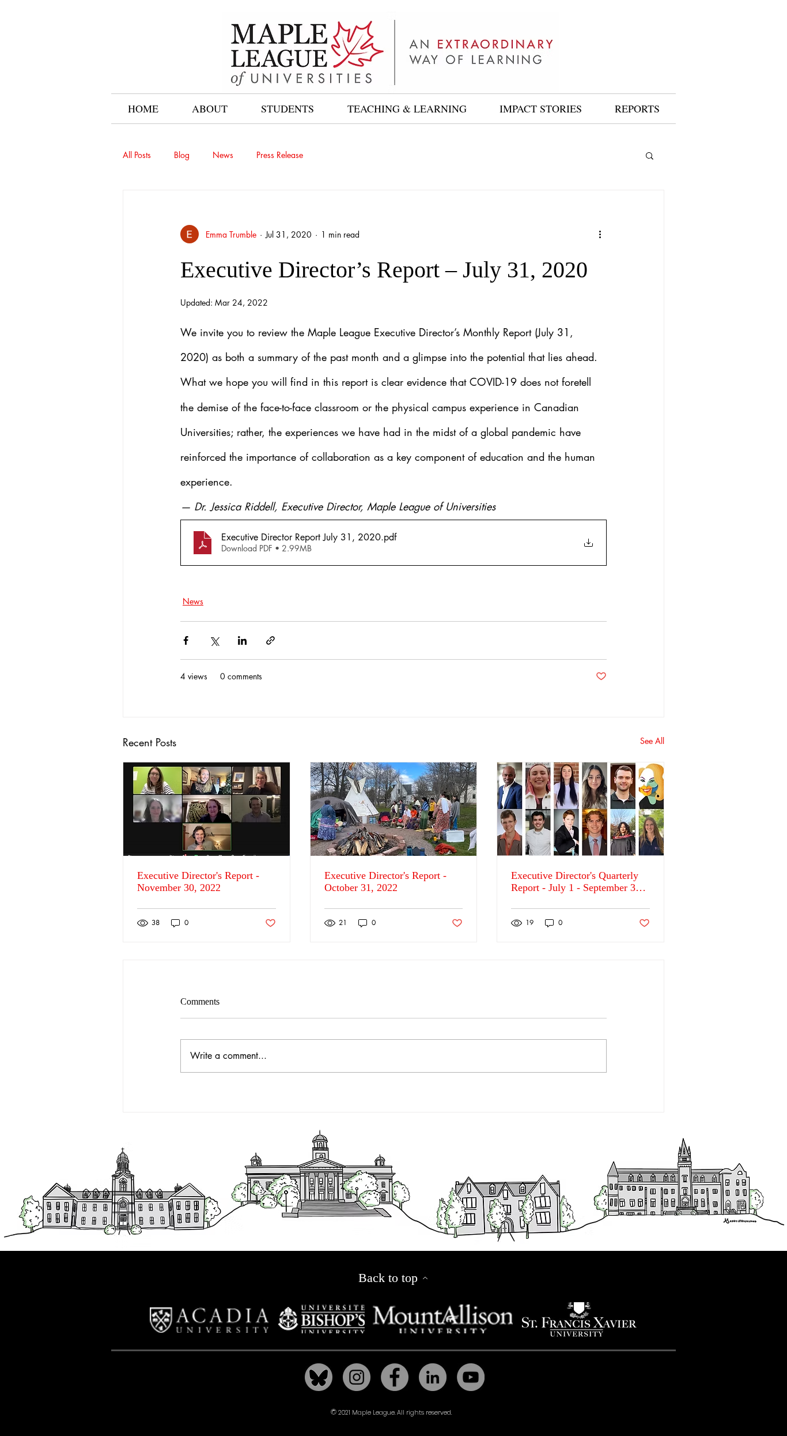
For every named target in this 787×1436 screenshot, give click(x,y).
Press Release (279, 154)
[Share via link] (270, 640)
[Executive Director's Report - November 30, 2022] (206, 809)
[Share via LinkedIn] (242, 640)
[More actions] (600, 234)
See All (652, 740)
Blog (182, 154)
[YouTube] (471, 1377)
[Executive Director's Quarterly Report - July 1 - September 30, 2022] (580, 809)
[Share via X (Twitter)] (214, 640)
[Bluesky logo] (318, 1377)
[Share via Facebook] (185, 640)
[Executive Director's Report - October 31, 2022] (394, 809)
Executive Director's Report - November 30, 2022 (198, 881)
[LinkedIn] (433, 1377)
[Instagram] (356, 1377)
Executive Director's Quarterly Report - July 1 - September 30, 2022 (577, 882)
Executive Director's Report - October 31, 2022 (385, 881)
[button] (649, 155)
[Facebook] (394, 1377)
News (223, 154)
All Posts (137, 154)
